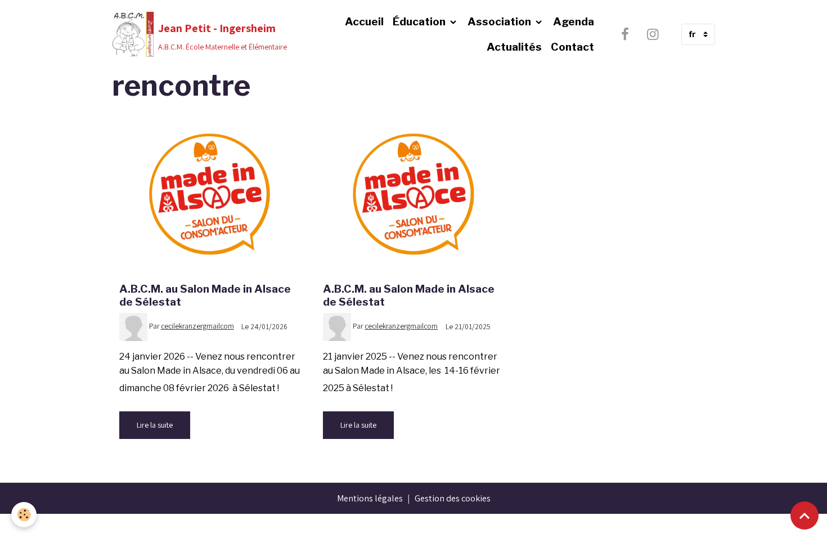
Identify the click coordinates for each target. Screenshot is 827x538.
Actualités (514, 46)
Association (500, 21)
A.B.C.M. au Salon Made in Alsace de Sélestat (205, 295)
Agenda (573, 21)
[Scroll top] (804, 515)
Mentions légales (370, 498)
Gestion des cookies (453, 498)
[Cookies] (24, 514)
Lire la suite (155, 425)
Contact (572, 46)
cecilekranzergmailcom (197, 326)
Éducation (420, 21)
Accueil (364, 21)
